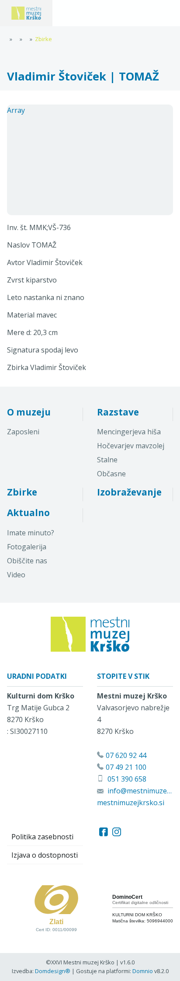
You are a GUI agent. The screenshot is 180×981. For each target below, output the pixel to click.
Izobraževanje (129, 492)
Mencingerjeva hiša (129, 431)
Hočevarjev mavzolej (130, 445)
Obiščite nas (27, 561)
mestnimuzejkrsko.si (130, 802)
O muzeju (29, 412)
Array (16, 110)
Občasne (111, 473)
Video (16, 575)
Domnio (142, 971)
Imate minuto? (30, 533)
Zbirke (22, 492)
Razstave (118, 412)
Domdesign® (52, 971)
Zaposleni (23, 431)
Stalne (107, 459)
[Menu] (74, 13)
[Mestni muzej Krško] (26, 13)
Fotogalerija (26, 547)
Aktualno (28, 512)
